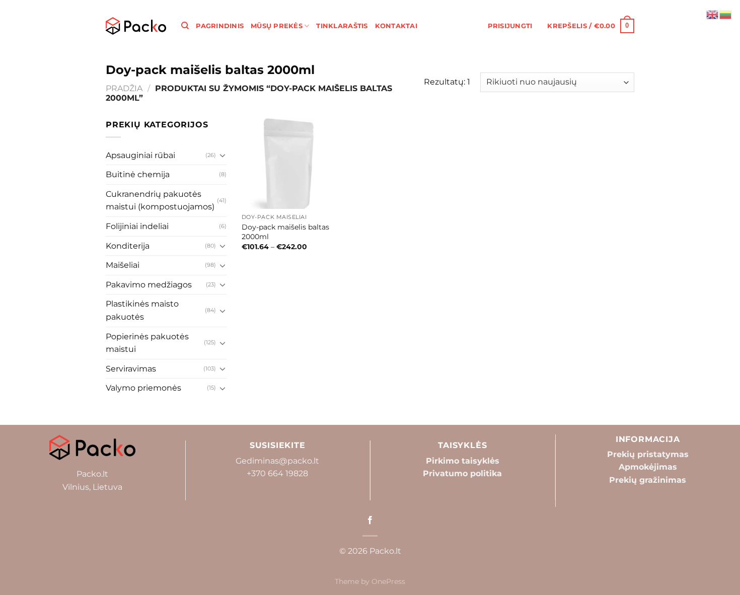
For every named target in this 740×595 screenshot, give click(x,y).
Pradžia (124, 88)
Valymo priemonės (143, 388)
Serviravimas (131, 369)
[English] (712, 14)
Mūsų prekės (277, 26)
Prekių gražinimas (647, 480)
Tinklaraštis (341, 26)
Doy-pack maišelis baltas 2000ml (285, 231)
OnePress (388, 581)
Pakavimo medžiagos (149, 284)
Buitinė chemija (138, 174)
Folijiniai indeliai (137, 226)
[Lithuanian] (725, 14)
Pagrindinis (220, 26)
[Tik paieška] (185, 25)
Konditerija (128, 246)
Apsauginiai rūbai (140, 155)
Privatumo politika (462, 473)
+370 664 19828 (277, 473)
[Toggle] (222, 155)
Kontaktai (396, 26)
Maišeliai (122, 265)
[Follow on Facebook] (370, 520)
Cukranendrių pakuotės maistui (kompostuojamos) (160, 200)
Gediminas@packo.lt (277, 461)
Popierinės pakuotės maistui (147, 343)
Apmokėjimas (648, 467)
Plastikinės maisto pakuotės (142, 310)
